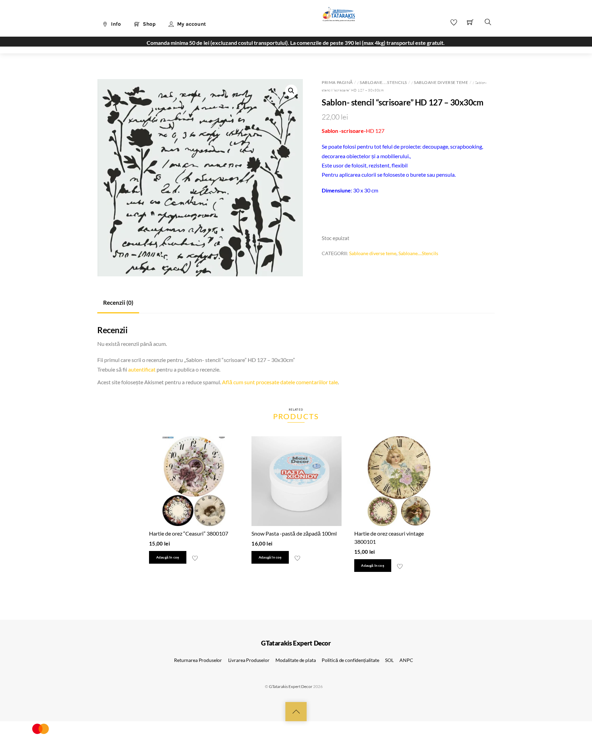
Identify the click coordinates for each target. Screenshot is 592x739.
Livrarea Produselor (249, 660)
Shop (148, 24)
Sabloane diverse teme (441, 82)
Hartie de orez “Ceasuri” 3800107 (188, 533)
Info (115, 24)
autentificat (142, 369)
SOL (389, 660)
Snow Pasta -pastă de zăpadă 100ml (294, 533)
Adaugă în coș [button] (168, 557)
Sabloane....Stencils (383, 82)
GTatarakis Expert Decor (290, 686)
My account (191, 24)
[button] (291, 91)
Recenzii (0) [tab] (118, 302)
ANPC (406, 660)
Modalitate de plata (295, 660)
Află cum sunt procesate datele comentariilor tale (280, 382)
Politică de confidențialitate (350, 660)
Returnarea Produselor (198, 660)
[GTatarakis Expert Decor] (335, 17)
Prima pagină (337, 82)
